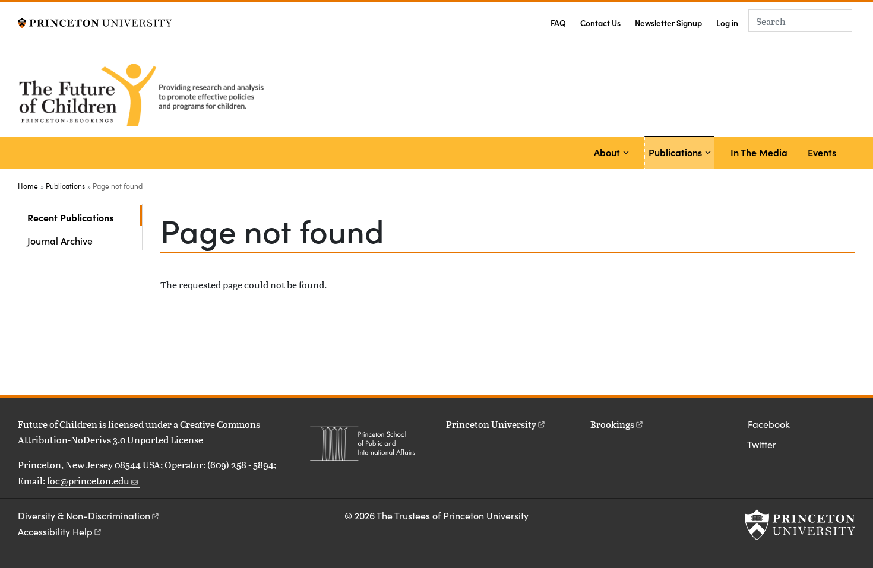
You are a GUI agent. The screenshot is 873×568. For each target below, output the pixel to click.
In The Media (758, 151)
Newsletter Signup (668, 22)
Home (28, 186)
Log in (727, 22)
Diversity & (84, 515)
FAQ (558, 22)
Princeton (491, 424)
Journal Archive (60, 240)
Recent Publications (84, 217)
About (607, 151)
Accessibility (55, 531)
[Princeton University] (95, 21)
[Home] (144, 93)
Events (822, 151)
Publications (677, 151)
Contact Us (600, 22)
